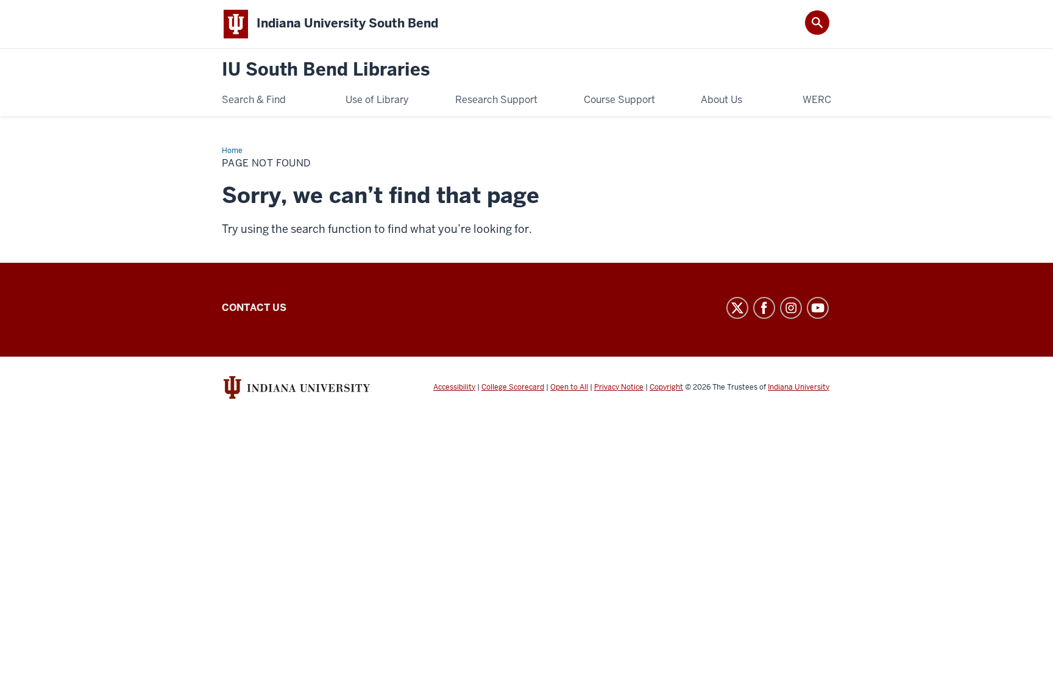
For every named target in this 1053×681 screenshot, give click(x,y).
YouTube (818, 308)
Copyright (666, 387)
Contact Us (254, 307)
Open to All (569, 387)
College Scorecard (512, 387)
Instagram (791, 308)
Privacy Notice (619, 387)
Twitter (737, 308)
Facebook (764, 308)
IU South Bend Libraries (326, 70)
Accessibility (454, 387)
